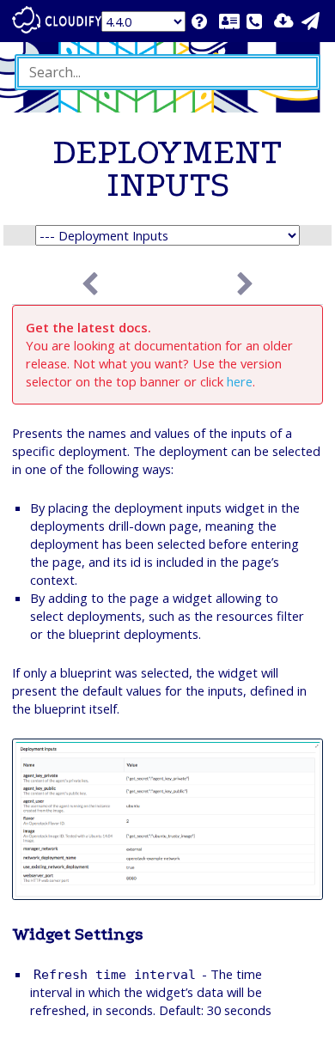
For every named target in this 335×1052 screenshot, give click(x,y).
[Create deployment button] (90, 284)
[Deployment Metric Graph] (245, 284)
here (240, 381)
